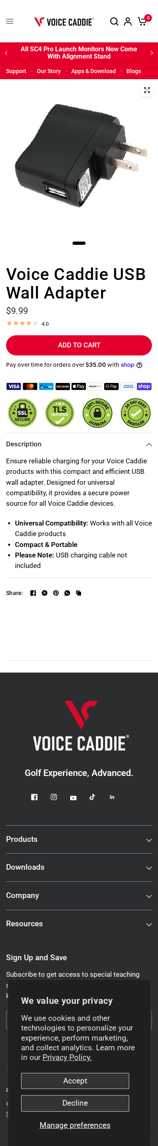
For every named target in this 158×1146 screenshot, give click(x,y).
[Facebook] (33, 593)
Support (16, 71)
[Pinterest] (56, 593)
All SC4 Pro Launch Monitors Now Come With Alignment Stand (79, 52)
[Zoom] (147, 90)
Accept (75, 1081)
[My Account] (128, 21)
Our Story (49, 71)
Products (22, 839)
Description (23, 444)
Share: (14, 593)
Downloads (25, 867)
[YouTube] (79, 798)
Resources (24, 923)
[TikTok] (98, 797)
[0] (141, 21)
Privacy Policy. (67, 1057)
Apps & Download (93, 71)
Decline (75, 1103)
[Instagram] (59, 797)
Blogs (133, 71)
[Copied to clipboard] (78, 593)
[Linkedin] (118, 797)
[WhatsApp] (67, 593)
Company (22, 895)
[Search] (114, 21)
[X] (44, 593)
